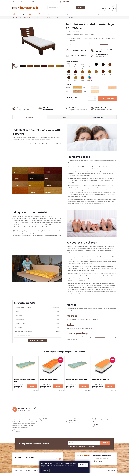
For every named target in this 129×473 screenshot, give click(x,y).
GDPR (33, 2)
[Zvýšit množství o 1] (95, 97)
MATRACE (88, 319)
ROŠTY (92, 328)
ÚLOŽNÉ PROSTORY (100, 337)
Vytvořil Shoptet (111, 470)
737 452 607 (99, 461)
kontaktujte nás (104, 44)
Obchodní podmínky (25, 2)
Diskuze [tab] (64, 117)
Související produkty (98, 117)
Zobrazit (32, 386)
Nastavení (45, 470)
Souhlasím (83, 465)
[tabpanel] (26, 373)
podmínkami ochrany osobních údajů (89, 446)
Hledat (80, 8)
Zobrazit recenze (27, 410)
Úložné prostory (77, 333)
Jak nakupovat (15, 2)
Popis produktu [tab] (29, 117)
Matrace (72, 315)
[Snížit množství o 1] (95, 99)
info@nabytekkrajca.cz (102, 459)
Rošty (70, 324)
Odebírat (105, 443)
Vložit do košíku (108, 98)
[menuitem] (20, 14)
